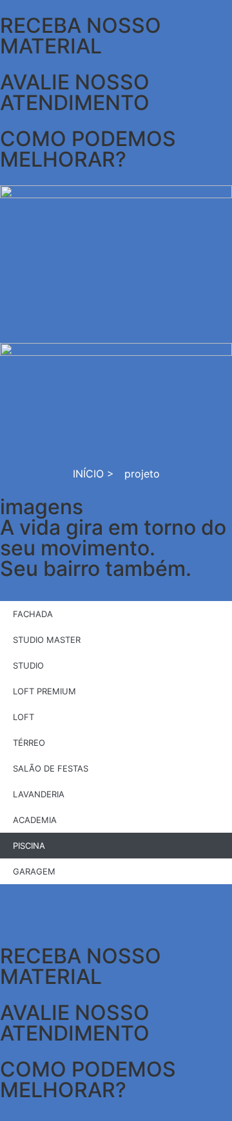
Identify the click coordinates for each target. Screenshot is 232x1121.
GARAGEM (34, 871)
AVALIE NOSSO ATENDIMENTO (75, 1023)
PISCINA (29, 845)
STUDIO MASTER (47, 640)
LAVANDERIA (38, 794)
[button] (116, 907)
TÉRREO (29, 742)
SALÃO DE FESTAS (50, 768)
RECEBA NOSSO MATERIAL (80, 966)
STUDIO (28, 665)
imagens (41, 506)
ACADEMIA (35, 820)
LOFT (23, 717)
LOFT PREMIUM (44, 691)
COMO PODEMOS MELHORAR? (88, 1079)
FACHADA (33, 614)
